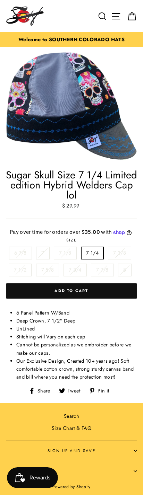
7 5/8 (47, 269)
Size (71, 240)
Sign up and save (71, 450)
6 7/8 (20, 252)
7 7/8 (102, 269)
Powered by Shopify (71, 486)
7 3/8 (119, 252)
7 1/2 (20, 269)
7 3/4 (75, 269)
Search (71, 416)
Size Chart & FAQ (71, 428)
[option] (71, 40)
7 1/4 (92, 252)
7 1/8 (65, 252)
